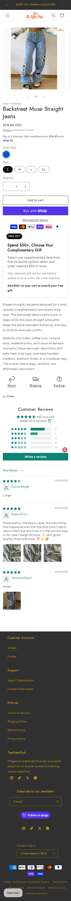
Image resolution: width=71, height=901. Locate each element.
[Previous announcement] (7, 5)
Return (12, 385)
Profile (12, 656)
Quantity (8, 177)
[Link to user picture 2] (32, 553)
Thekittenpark (20, 881)
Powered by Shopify (39, 881)
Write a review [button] (35, 457)
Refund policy (60, 881)
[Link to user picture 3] (53, 553)
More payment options (35, 219)
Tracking (59, 385)
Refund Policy (16, 730)
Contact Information (21, 689)
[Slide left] (27, 97)
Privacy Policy (16, 738)
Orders (12, 648)
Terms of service (36, 887)
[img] (12, 481)
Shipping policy (57, 887)
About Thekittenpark (21, 680)
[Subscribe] (57, 801)
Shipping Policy (17, 721)
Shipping (7, 130)
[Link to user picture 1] (12, 553)
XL (44, 169)
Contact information (37, 893)
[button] (7, 15)
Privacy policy (16, 887)
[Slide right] (44, 97)
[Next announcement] (64, 5)
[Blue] (6, 154)
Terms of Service (19, 713)
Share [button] (10, 396)
